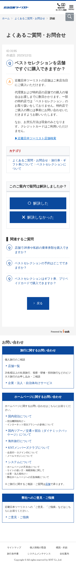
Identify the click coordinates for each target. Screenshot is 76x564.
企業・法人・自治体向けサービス (30, 383)
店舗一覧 (14, 366)
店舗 (47, 484)
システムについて (20, 462)
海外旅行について (20, 441)
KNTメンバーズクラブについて (29, 447)
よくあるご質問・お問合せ (30, 18)
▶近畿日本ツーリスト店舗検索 (35, 138)
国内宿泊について (20, 416)
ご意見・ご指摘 (18, 517)
